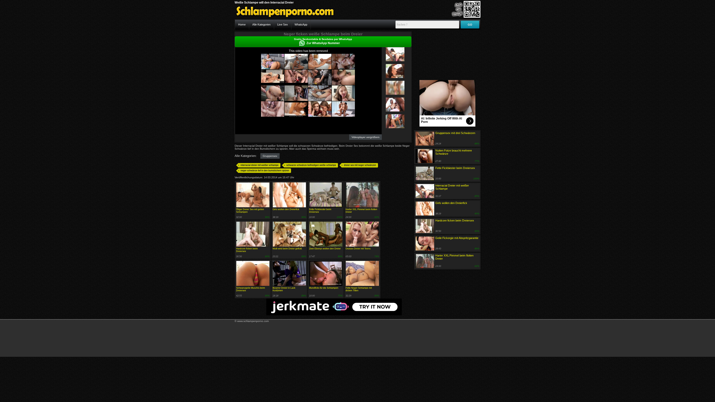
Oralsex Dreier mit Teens (358, 248)
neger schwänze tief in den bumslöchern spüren (265, 170)
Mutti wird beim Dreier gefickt (287, 248)
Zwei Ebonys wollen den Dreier (325, 248)
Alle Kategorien (261, 24)
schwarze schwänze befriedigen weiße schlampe (311, 165)
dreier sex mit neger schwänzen (360, 165)
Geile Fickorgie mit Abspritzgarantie (456, 238)
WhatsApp (301, 24)
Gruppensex (270, 155)
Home (242, 24)
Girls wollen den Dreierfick (286, 209)
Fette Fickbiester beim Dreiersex (455, 168)
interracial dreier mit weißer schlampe (260, 165)
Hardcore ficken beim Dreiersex (454, 220)
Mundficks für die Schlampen (323, 288)
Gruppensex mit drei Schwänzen (455, 133)
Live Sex (282, 24)
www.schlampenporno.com (253, 321)
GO (470, 24)
